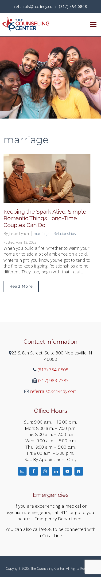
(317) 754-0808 (52, 370)
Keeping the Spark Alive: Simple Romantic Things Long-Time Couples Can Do (45, 218)
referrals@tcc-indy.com (53, 391)
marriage (41, 233)
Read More (21, 286)
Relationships (65, 233)
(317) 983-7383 (53, 380)
